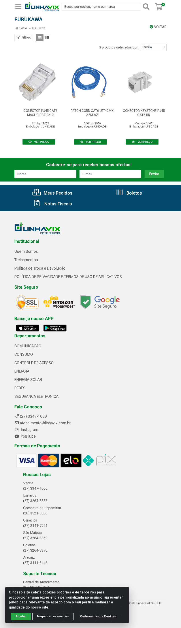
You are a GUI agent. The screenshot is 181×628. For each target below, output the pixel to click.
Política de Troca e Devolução (39, 268)
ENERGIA (21, 371)
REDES (19, 388)
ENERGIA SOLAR (28, 379)
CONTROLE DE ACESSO (34, 363)
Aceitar (21, 616)
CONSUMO (23, 354)
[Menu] (18, 7)
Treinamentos (26, 260)
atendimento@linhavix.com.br (45, 423)
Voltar (159, 27)
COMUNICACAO (27, 346)
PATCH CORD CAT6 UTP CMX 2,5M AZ (92, 113)
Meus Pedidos (57, 193)
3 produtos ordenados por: (118, 47)
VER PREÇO (41, 141)
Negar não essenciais (53, 616)
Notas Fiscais (57, 204)
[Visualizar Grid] (39, 37)
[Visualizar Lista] (47, 37)
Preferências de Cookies (98, 616)
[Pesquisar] (147, 7)
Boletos (133, 193)
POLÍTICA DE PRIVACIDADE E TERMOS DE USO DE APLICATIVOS (68, 276)
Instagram (29, 429)
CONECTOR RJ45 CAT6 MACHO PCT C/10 (40, 113)
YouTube (28, 436)
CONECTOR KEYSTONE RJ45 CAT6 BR (144, 113)
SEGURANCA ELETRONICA (36, 396)
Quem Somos (26, 251)
